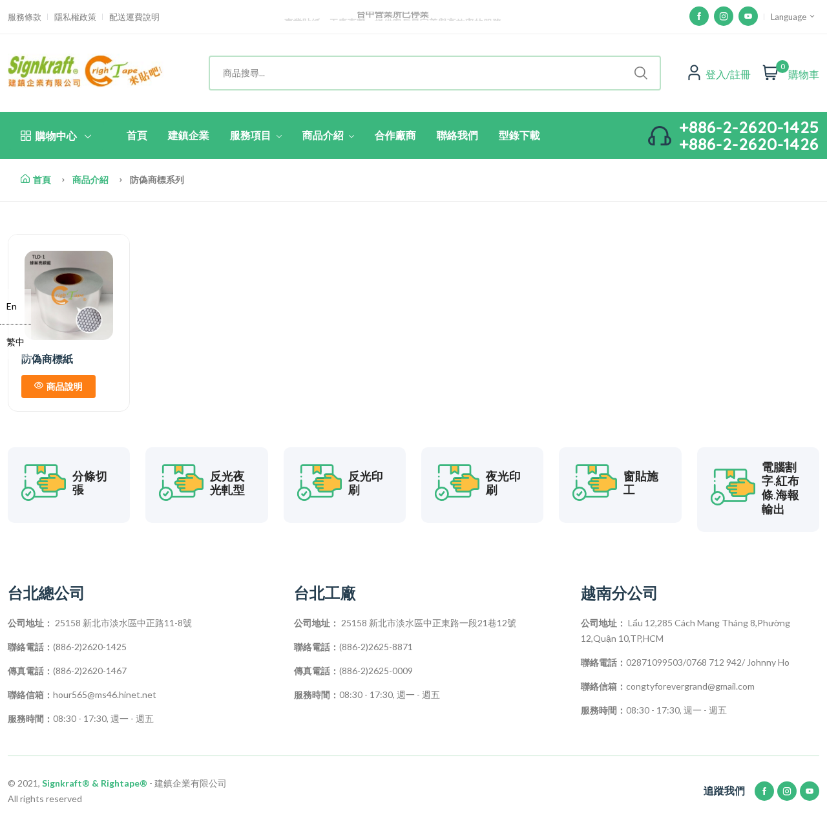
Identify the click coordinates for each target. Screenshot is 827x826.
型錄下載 (519, 135)
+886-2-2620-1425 (749, 127)
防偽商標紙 (47, 358)
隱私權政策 (75, 17)
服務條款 (24, 17)
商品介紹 (324, 135)
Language (789, 16)
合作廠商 (395, 135)
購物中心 (56, 135)
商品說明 (65, 386)
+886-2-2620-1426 (749, 143)
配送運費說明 (134, 17)
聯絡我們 (457, 135)
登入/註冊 (728, 74)
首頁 (137, 135)
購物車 (803, 74)
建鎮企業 (188, 135)
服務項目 (252, 135)
